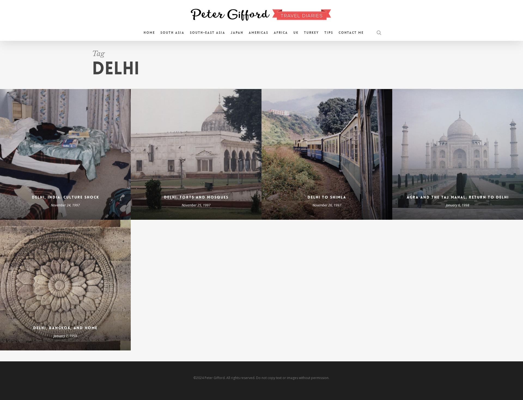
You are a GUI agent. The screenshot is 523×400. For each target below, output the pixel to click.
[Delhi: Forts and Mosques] (196, 154)
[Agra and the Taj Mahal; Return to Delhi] (457, 154)
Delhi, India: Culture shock (65, 197)
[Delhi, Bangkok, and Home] (65, 285)
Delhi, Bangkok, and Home (65, 327)
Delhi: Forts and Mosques (196, 197)
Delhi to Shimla (327, 197)
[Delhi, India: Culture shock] (65, 154)
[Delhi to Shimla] (327, 154)
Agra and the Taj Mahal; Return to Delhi (458, 197)
